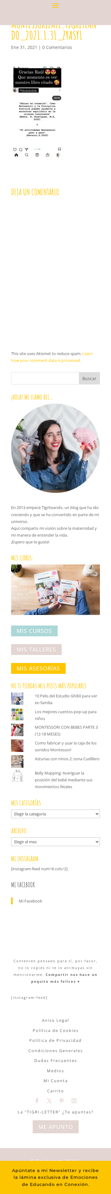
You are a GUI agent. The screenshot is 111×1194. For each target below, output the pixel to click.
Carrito (55, 1091)
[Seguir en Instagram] (74, 1101)
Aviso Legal (55, 1020)
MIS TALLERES (36, 649)
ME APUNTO (55, 1126)
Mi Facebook (23, 884)
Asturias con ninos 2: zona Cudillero (67, 759)
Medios (55, 1070)
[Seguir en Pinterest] (62, 1101)
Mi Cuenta (55, 1080)
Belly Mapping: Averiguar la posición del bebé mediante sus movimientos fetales (63, 779)
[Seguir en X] (49, 1101)
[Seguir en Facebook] (37, 1101)
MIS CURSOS (34, 630)
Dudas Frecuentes (55, 1060)
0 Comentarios (57, 47)
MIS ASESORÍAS (38, 668)
